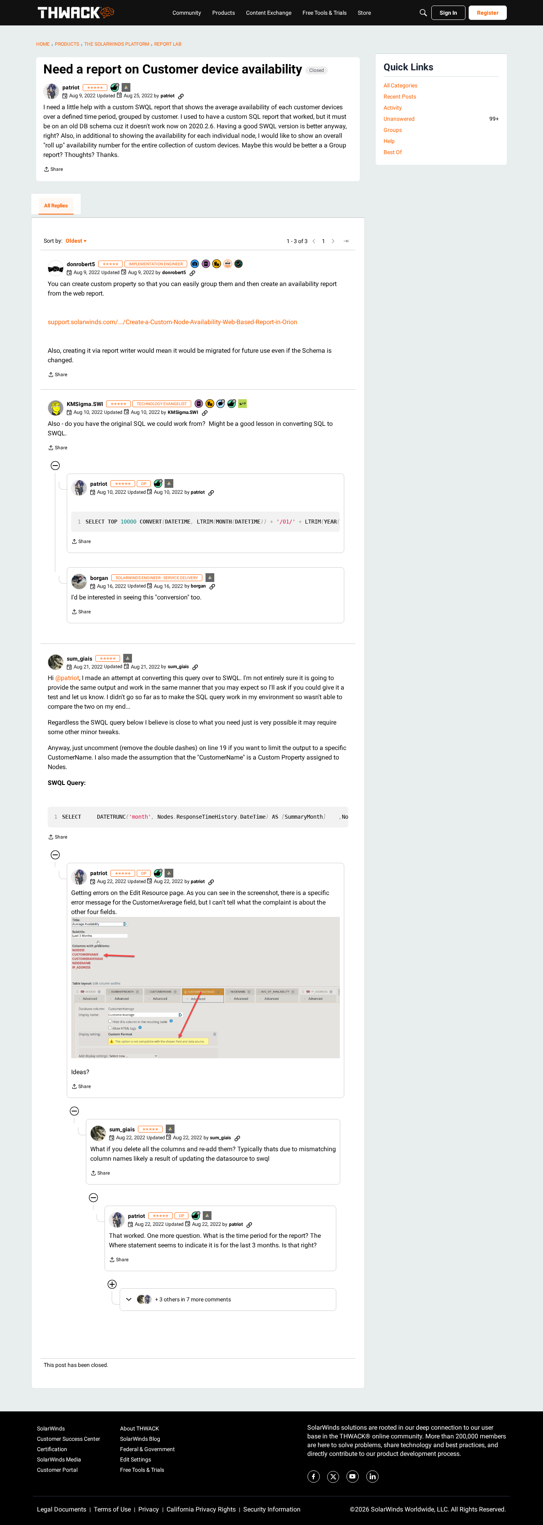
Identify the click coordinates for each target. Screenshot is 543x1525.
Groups (393, 130)
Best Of (393, 152)
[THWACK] (76, 13)
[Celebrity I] (243, 404)
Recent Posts (400, 96)
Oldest (74, 241)
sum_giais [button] (79, 658)
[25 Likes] (115, 88)
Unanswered (441, 119)
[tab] (56, 206)
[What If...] (126, 88)
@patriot (67, 678)
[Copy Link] (181, 95)
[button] (51, 91)
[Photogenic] (195, 264)
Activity (393, 107)
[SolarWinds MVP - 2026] (228, 264)
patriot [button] (71, 87)
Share (53, 170)
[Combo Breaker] (217, 264)
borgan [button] (99, 578)
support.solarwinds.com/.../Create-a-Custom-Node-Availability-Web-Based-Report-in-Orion (172, 322)
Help (389, 141)
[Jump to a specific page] (345, 241)
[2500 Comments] (221, 404)
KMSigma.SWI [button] (85, 404)
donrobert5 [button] (81, 264)
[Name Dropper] (206, 264)
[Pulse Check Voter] (239, 264)
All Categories (400, 85)
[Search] (423, 13)
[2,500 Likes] (232, 404)
